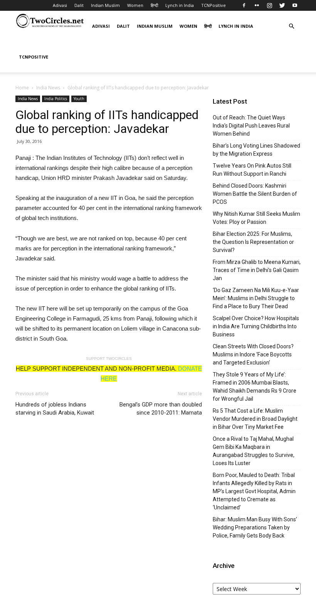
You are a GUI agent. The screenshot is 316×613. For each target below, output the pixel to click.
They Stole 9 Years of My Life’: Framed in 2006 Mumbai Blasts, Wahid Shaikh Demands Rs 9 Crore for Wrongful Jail (254, 386)
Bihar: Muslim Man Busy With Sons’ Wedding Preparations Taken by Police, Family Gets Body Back (255, 527)
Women (135, 5)
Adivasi (60, 5)
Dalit (79, 5)
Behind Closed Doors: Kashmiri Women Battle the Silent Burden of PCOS (255, 194)
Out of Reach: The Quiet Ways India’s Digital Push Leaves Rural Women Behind (251, 125)
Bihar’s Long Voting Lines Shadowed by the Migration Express (256, 150)
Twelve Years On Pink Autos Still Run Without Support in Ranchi (252, 170)
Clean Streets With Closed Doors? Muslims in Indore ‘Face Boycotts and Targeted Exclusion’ (253, 354)
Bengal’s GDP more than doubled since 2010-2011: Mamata (160, 408)
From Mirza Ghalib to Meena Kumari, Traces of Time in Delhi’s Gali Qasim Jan (257, 270)
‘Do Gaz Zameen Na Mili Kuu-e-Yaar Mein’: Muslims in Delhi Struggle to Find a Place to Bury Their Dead (256, 298)
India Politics (55, 98)
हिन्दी (154, 5)
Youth (79, 98)
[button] (291, 26)
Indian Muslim (105, 5)
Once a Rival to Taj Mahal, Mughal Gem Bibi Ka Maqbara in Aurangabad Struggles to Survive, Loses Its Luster (253, 451)
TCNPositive (213, 5)
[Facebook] (244, 5)
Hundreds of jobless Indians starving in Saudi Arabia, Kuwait (54, 408)
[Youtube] (295, 5)
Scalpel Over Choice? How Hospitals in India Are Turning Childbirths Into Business (256, 326)
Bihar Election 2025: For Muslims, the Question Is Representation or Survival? (253, 242)
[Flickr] (256, 5)
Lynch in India (179, 5)
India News (48, 87)
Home (22, 87)
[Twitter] (282, 5)
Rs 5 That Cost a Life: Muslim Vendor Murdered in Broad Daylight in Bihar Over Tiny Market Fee (255, 419)
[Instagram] (269, 5)
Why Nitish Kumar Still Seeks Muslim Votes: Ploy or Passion (256, 218)
